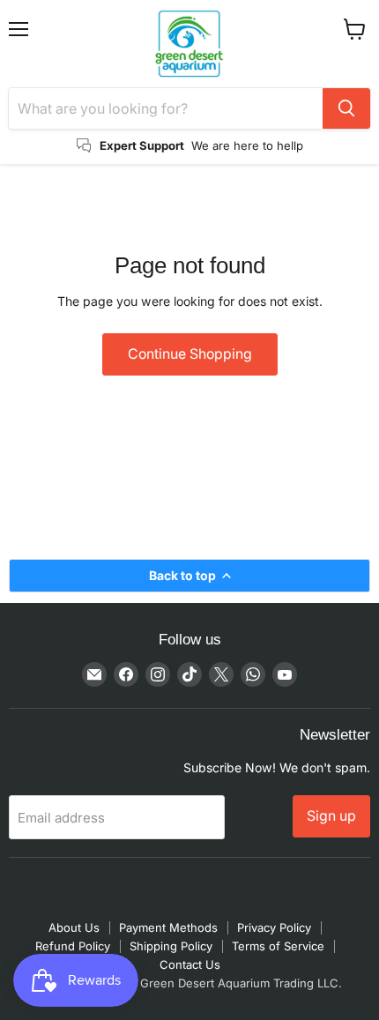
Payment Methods (168, 927)
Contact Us (190, 964)
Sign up (331, 816)
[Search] (346, 108)
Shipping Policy (171, 946)
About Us (74, 927)
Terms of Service (278, 946)
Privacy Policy (274, 927)
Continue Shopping (190, 354)
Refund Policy (72, 946)
